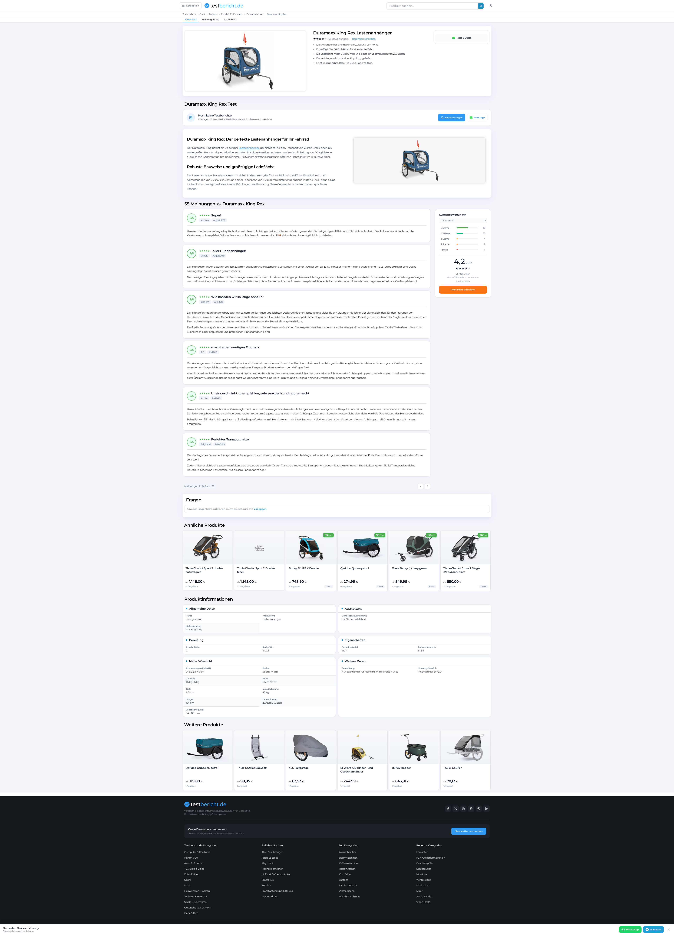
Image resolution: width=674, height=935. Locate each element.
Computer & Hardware (197, 852)
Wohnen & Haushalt (195, 896)
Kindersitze (422, 885)
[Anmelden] (490, 5)
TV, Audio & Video (194, 868)
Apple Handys (424, 896)
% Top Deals (423, 902)
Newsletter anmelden (469, 831)
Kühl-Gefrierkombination (430, 857)
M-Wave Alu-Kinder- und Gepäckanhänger (356, 769)
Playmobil (267, 863)
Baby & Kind (191, 913)
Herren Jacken (347, 868)
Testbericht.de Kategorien (200, 845)
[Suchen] (481, 6)
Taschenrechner (348, 885)
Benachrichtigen (453, 117)
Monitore (421, 874)
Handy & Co (191, 857)
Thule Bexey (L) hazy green (409, 568)
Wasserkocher (347, 890)
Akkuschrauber (347, 852)
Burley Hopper (401, 768)
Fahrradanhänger (255, 14)
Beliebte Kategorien (429, 845)
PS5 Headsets (269, 896)
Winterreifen (423, 879)
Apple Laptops (270, 857)
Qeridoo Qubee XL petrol (202, 768)
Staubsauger (423, 868)
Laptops (343, 879)
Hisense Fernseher (272, 868)
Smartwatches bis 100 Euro (277, 890)
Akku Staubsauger (272, 852)
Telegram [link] (655, 929)
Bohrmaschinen (348, 857)
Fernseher (422, 852)
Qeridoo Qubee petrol (354, 568)
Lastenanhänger (249, 148)
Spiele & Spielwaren (195, 902)
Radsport (213, 14)
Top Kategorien (348, 845)
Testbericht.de (189, 14)
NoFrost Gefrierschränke (276, 874)
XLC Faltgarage (299, 768)
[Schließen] (668, 929)
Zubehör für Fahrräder (232, 14)
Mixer (419, 890)
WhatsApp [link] (632, 929)
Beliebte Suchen (272, 845)
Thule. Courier (452, 768)
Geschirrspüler (424, 863)
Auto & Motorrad (193, 863)
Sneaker (266, 885)
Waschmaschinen (349, 896)
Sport (202, 14)
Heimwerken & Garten (197, 890)
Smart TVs (268, 879)
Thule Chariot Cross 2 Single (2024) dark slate (461, 570)
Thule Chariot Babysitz (252, 768)
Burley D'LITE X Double (304, 568)
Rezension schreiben (463, 289)
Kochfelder (345, 874)
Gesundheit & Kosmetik (197, 907)
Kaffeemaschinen (349, 863)
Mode (187, 885)
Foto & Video (191, 874)
